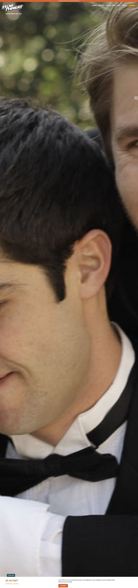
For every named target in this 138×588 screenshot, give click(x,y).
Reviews (94, 5)
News (114, 5)
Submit (124, 5)
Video (118, 5)
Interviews (101, 5)
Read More (63, 586)
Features (108, 5)
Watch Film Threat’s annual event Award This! (69, 1)
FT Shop (132, 5)
